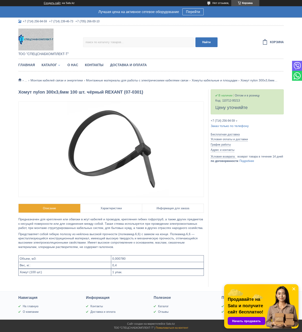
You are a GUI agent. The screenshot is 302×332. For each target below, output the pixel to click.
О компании (30, 311)
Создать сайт (52, 3)
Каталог (49, 65)
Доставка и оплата (128, 65)
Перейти (193, 12)
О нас (72, 65)
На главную (30, 306)
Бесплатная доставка (225, 134)
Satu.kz (170, 323)
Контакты (94, 65)
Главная (26, 65)
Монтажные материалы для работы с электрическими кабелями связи (137, 80)
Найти (206, 42)
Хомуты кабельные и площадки (214, 80)
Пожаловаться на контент (172, 327)
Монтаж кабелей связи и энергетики (57, 80)
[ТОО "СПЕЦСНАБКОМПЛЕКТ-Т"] (50, 39)
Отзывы (163, 311)
